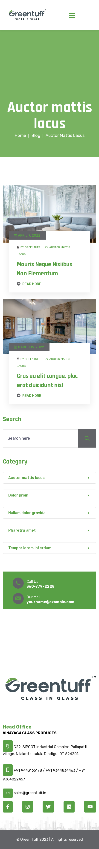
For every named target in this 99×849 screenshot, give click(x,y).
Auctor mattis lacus (26, 478)
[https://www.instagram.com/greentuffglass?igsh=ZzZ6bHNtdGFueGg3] (27, 807)
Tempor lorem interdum (29, 548)
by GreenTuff (30, 247)
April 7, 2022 (29, 236)
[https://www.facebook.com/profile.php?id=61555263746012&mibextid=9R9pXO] (8, 807)
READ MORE (31, 284)
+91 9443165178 (28, 770)
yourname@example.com (50, 602)
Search (12, 419)
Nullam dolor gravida (27, 513)
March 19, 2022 (31, 347)
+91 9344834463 (60, 770)
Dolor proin (18, 495)
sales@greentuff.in (30, 793)
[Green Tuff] (27, 15)
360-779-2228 (40, 586)
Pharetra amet (22, 530)
